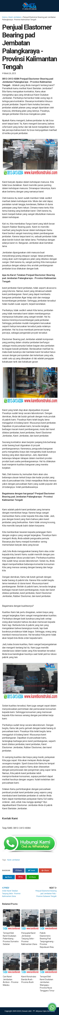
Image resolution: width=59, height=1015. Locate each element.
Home (4, 17)
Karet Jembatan (15, 17)
